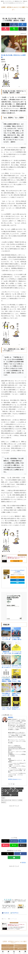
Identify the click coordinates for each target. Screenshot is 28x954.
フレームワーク (19, 788)
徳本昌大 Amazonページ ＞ (15, 779)
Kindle (17, 579)
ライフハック (15, 795)
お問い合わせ (20, 948)
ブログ (20, 790)
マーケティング (6, 795)
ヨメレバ (19, 572)
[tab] (5, 912)
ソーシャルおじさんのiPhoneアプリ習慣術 (17, 571)
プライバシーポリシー (7, 948)
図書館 (17, 582)
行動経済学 (9, 790)
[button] (22, 29)
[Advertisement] (14, 821)
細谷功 (4, 802)
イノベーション (6, 788)
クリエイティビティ (13, 792)
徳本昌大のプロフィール (20, 945)
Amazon (17, 577)
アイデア (5, 792)
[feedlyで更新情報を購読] (14, 784)
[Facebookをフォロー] (11, 784)
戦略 (4, 790)
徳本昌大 (10, 717)
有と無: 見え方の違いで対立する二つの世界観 (12, 800)
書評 (15, 790)
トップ (7, 945)
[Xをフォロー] (9, 784)
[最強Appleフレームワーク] (14, 558)
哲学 (13, 788)
